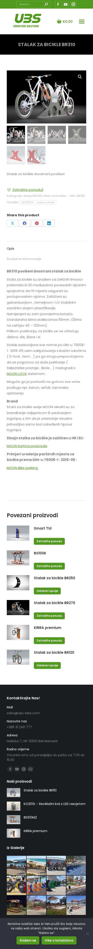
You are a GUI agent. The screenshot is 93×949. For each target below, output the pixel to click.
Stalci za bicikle (54, 196)
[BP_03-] (17, 866)
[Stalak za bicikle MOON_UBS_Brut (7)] (17, 886)
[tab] (46, 246)
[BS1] (36, 905)
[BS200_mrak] (17, 905)
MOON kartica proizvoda (27, 446)
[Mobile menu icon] (81, 21)
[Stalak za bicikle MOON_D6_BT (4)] (56, 866)
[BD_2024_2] (56, 886)
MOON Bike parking (23, 467)
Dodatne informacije (24, 258)
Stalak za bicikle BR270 (54, 602)
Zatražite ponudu (49, 541)
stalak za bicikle (46, 202)
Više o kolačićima (59, 940)
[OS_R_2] (36, 886)
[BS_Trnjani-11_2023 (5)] (76, 886)
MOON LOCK (17, 373)
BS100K (40, 553)
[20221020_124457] (56, 905)
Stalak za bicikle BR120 (54, 652)
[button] (25, 190)
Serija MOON (32, 196)
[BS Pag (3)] (76, 905)
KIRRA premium (47, 627)
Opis (10, 248)
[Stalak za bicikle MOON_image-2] (76, 866)
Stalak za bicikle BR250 (54, 578)
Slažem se (28, 940)
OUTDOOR (27, 202)
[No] (87, 933)
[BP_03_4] (36, 866)
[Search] (46, 4)
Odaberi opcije (47, 591)
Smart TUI (42, 528)
